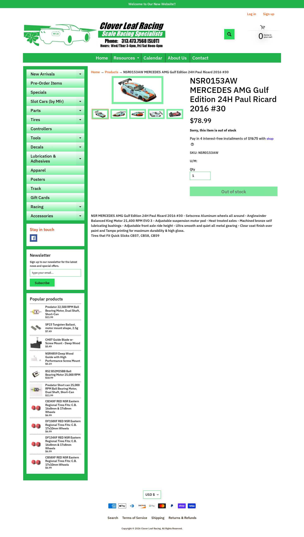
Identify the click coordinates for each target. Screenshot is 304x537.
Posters (38, 179)
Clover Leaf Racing (151, 528)
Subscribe (42, 283)
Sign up (268, 14)
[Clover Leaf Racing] (99, 34)
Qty (192, 169)
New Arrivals (57, 75)
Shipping (157, 518)
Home (102, 58)
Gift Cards (40, 197)
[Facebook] (33, 238)
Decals (57, 148)
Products (111, 72)
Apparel (38, 170)
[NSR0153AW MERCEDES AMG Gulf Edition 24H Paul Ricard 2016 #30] (100, 114)
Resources (127, 58)
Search (113, 518)
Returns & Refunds (182, 518)
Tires (57, 120)
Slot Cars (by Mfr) (57, 102)
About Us (177, 58)
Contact (200, 58)
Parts (57, 111)
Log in (251, 14)
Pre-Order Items (46, 83)
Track (36, 188)
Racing (57, 207)
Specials (39, 92)
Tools (57, 138)
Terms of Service (134, 518)
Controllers (41, 128)
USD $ (150, 494)
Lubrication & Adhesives (57, 158)
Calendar (153, 58)
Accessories (57, 216)
